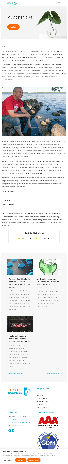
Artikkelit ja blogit (42, 401)
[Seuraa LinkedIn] (13, 430)
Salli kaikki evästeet (34, 460)
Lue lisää (13, 27)
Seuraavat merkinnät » (53, 374)
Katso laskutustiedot (15, 425)
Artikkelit (24, 290)
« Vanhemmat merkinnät (15, 374)
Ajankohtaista (14, 290)
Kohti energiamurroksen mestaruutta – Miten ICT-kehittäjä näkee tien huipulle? (19, 338)
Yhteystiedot (41, 404)
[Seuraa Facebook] (9, 430)
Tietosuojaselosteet (43, 407)
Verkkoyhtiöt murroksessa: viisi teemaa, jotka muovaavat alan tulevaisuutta (48, 281)
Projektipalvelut (42, 398)
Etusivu (39, 392)
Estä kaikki (20, 460)
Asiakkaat (40, 395)
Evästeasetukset (8, 460)
